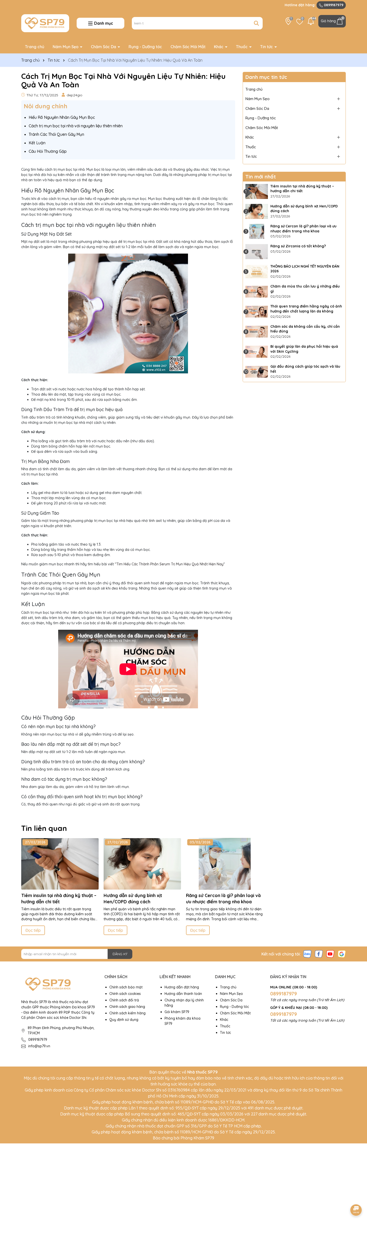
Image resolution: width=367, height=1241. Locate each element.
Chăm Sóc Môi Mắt (188, 46)
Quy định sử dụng (123, 1019)
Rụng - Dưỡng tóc (145, 46)
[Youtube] (330, 953)
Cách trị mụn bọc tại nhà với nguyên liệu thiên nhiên (76, 125)
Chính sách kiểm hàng (127, 1013)
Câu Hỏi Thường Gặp (48, 151)
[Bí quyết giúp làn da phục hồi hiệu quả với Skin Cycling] (256, 351)
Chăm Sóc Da (104, 46)
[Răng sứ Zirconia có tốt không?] (256, 251)
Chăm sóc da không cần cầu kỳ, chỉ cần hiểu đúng (305, 329)
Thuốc (242, 46)
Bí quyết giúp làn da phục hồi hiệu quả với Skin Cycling (304, 349)
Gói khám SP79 (177, 1012)
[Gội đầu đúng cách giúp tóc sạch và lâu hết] (256, 371)
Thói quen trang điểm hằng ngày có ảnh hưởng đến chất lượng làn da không (306, 308)
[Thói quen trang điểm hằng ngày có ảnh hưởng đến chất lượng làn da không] (256, 311)
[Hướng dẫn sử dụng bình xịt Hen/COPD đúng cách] (256, 211)
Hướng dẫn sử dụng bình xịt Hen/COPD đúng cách (304, 208)
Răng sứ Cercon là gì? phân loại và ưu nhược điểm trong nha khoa (303, 228)
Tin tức (267, 46)
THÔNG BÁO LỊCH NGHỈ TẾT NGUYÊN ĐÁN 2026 (304, 269)
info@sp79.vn (39, 1046)
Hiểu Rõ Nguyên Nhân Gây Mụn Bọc (62, 117)
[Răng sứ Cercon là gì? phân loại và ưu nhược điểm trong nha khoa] (256, 231)
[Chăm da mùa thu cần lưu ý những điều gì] (256, 291)
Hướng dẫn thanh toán (183, 993)
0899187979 (333, 5)
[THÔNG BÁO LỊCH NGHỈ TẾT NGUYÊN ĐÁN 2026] (256, 271)
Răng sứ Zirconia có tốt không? (298, 246)
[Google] (342, 953)
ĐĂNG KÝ (120, 954)
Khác (219, 46)
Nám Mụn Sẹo (66, 46)
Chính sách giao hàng (127, 1006)
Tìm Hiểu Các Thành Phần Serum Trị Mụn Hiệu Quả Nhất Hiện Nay (169, 564)
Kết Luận (37, 142)
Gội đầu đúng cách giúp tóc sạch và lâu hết (305, 369)
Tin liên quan (44, 828)
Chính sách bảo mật (126, 987)
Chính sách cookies (125, 993)
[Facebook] (319, 953)
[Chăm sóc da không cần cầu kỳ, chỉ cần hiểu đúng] (256, 331)
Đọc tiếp (33, 930)
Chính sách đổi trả (124, 1000)
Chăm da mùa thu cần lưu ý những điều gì (305, 289)
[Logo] (45, 22)
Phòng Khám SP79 (197, 1137)
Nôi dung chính (45, 106)
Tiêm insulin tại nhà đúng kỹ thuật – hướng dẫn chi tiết (302, 188)
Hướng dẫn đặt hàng (182, 987)
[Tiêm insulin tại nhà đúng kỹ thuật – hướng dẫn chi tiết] (256, 191)
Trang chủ (34, 46)
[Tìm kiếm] (256, 23)
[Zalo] (307, 953)
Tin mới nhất (260, 176)
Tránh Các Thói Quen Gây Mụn (56, 134)
